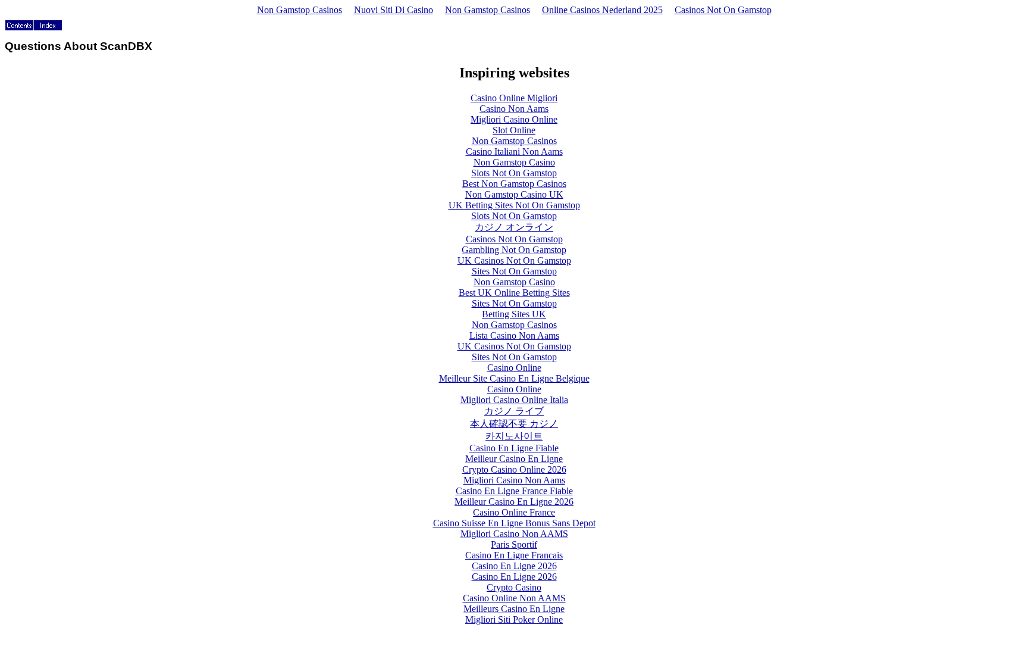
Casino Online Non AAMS (514, 598)
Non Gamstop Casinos (299, 10)
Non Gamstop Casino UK (514, 194)
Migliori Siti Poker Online (514, 619)
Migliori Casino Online (514, 119)
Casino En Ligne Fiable (514, 448)
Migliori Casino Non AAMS (514, 534)
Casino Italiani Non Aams (514, 151)
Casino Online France (514, 512)
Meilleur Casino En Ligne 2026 (514, 502)
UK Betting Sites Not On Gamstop (514, 205)
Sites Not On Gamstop (514, 271)
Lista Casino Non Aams (514, 335)
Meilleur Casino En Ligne (514, 459)
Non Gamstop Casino (514, 162)
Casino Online (514, 368)
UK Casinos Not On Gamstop (514, 260)
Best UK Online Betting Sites (514, 293)
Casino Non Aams (514, 109)
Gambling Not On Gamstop (514, 250)
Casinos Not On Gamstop (723, 10)
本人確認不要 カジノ (514, 424)
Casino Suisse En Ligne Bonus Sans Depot (514, 523)
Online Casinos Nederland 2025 (602, 10)
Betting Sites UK (514, 314)
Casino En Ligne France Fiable (514, 491)
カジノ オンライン (514, 227)
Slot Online (514, 130)
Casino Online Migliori (514, 98)
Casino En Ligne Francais (514, 555)
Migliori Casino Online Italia (514, 400)
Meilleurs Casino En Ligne (514, 609)
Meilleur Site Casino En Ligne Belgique (514, 378)
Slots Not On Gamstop (514, 173)
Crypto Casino (514, 587)
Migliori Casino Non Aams (514, 480)
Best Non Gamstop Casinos (514, 184)
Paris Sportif (514, 544)
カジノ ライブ (514, 411)
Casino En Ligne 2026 (514, 566)
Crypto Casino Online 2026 (514, 469)
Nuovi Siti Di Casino (393, 10)
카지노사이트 (514, 436)
